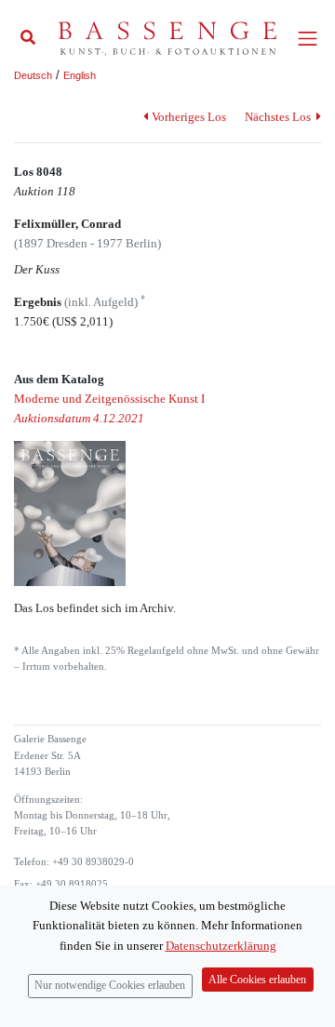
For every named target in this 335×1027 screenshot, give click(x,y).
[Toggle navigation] (307, 38)
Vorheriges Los (188, 117)
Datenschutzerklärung (221, 946)
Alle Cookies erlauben (257, 980)
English (79, 75)
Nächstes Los (279, 117)
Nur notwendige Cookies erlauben (109, 986)
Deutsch (33, 75)
